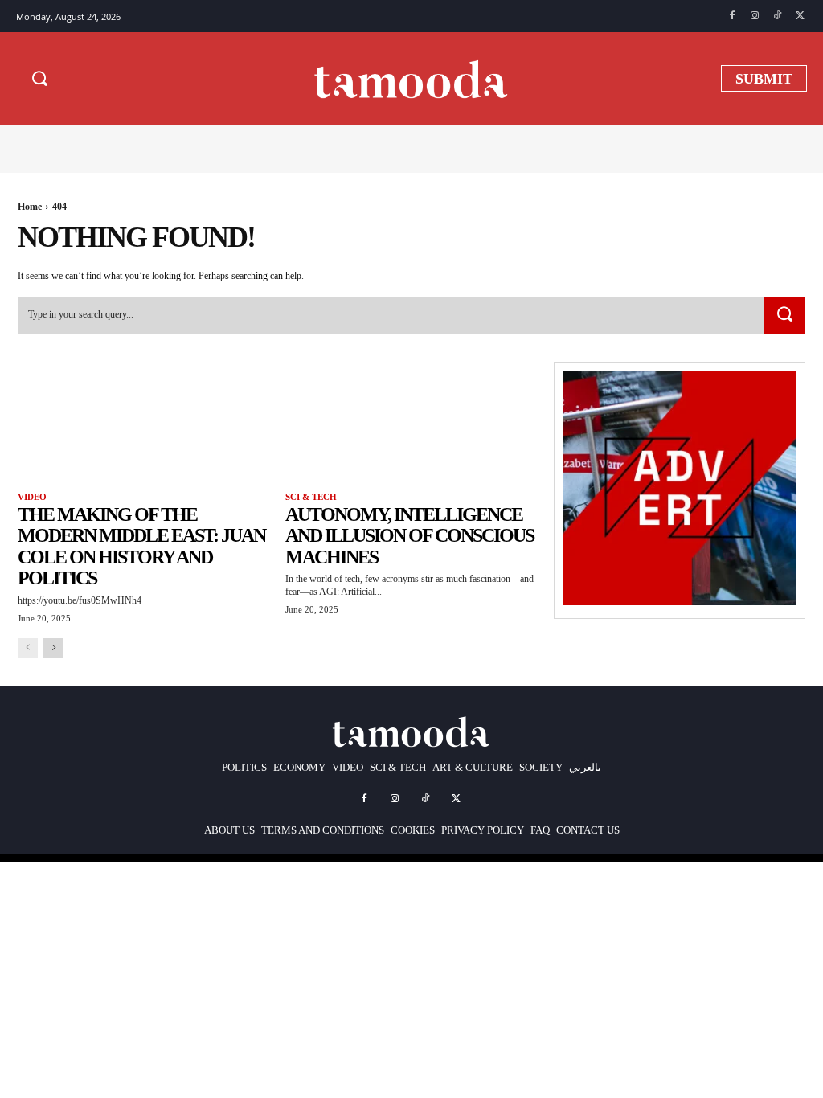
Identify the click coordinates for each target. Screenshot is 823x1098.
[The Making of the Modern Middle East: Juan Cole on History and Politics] (143, 425)
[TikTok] (777, 16)
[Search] (784, 315)
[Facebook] (732, 16)
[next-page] (53, 648)
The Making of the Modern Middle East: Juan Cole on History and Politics (141, 546)
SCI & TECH (311, 497)
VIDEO (32, 497)
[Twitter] (799, 16)
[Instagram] (754, 16)
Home (30, 206)
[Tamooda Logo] (411, 78)
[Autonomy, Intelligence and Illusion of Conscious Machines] (411, 425)
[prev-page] (28, 648)
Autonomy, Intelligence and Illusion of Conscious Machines (409, 535)
